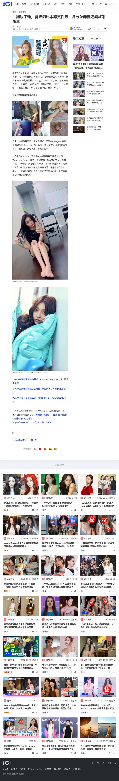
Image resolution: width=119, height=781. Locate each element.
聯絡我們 (57, 769)
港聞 (17, 4)
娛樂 (24, 4)
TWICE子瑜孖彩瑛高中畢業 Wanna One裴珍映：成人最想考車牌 (40, 381)
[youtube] (103, 762)
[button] (94, 28)
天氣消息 (46, 4)
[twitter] (114, 762)
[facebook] (92, 762)
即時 (56, 4)
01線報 (5, 769)
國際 (71, 4)
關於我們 (14, 769)
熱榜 (63, 4)
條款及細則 (77, 769)
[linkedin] (109, 762)
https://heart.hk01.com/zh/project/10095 (32, 422)
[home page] (7, 4)
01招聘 (22, 769)
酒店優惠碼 (34, 4)
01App (39, 769)
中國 (78, 4)
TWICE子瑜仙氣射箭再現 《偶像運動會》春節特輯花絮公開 (39, 400)
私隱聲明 (67, 769)
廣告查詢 (31, 769)
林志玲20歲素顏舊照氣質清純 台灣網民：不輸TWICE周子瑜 (40, 391)
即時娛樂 (22, 12)
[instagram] (98, 762)
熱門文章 (78, 38)
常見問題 (48, 769)
